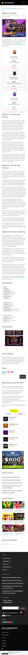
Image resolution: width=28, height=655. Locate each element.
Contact (4, 637)
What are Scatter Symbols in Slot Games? (12, 483)
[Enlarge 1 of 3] (12, 332)
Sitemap (4, 640)
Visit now (14, 67)
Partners (4, 645)
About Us (4, 643)
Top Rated (8, 414)
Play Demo (14, 25)
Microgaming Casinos (18, 277)
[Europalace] (13, 459)
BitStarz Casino (12, 417)
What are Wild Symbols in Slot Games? (11, 480)
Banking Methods (8, 602)
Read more (11, 653)
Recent (20, 414)
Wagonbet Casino (13, 444)
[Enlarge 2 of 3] (21, 332)
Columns (5, 564)
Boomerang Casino (13, 437)
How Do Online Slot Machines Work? (11, 477)
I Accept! (5, 653)
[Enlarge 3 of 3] (21, 337)
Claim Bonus (14, 411)
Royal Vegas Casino (13, 424)
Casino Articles (6, 558)
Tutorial (4, 569)
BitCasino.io (12, 431)
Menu (24, 2)
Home (3, 8)
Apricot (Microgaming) (11, 8)
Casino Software (8, 600)
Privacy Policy (5, 635)
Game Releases (6, 567)
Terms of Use (5, 632)
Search (3, 374)
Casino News (6, 561)
